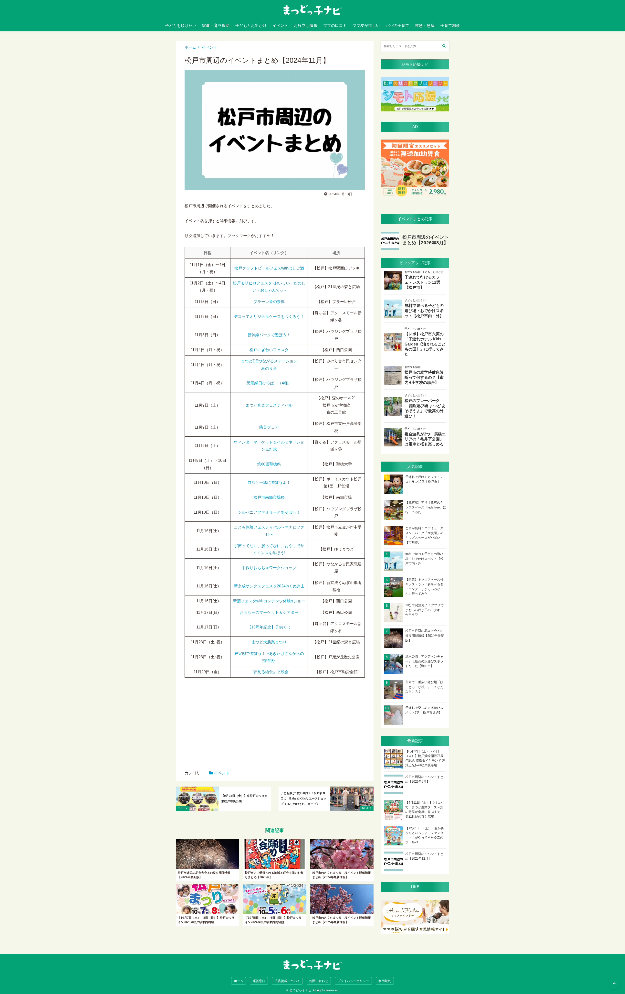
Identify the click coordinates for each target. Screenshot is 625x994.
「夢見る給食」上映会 (269, 672)
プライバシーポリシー (353, 981)
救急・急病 (425, 25)
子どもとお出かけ (251, 25)
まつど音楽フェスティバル (269, 405)
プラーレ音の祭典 (269, 302)
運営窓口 (259, 981)
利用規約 (384, 981)
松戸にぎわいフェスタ (269, 350)
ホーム (190, 47)
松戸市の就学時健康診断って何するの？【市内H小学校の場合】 (424, 377)
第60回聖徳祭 (269, 464)
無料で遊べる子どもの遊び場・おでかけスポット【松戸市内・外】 (424, 310)
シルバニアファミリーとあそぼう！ (269, 512)
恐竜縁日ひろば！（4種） (269, 383)
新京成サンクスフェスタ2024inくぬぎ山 (269, 586)
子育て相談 (450, 25)
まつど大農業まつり (269, 642)
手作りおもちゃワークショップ (269, 568)
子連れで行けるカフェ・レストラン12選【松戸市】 (422, 282)
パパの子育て (397, 25)
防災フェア (269, 427)
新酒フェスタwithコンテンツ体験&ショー (269, 601)
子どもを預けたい (180, 25)
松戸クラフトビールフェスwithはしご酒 (269, 268)
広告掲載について (287, 981)
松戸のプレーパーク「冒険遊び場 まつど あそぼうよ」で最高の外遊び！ (425, 408)
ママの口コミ (335, 25)
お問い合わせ (318, 981)
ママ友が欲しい (366, 25)
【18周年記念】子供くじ (269, 627)
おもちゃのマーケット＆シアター (269, 612)
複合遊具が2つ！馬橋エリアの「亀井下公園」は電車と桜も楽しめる (425, 439)
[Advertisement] (275, 727)
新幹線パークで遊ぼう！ (269, 335)
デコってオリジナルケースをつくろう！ (269, 316)
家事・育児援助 (215, 25)
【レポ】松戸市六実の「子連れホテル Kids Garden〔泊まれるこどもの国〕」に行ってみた (425, 344)
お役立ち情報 (305, 25)
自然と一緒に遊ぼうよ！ (269, 482)
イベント (280, 25)
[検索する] (443, 46)
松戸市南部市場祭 (269, 497)
